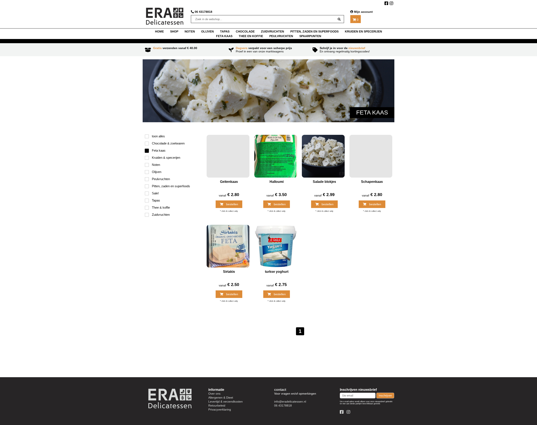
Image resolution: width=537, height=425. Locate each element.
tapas (224, 31)
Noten (155, 164)
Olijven (207, 31)
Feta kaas (224, 36)
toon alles (158, 136)
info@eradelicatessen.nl (290, 401)
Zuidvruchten (272, 31)
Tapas (155, 200)
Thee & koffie (160, 207)
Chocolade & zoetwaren (168, 143)
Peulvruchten (281, 36)
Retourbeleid (216, 405)
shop (174, 31)
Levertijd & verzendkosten (225, 401)
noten (190, 31)
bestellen (231, 204)
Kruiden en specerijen (363, 31)
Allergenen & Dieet (220, 397)
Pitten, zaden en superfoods (314, 31)
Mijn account (363, 11)
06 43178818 (203, 11)
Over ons (214, 393)
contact (280, 389)
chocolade (245, 31)
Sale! (155, 193)
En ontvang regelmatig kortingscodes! (345, 49)
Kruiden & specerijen (165, 157)
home (159, 31)
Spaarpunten (310, 36)
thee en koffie (251, 36)
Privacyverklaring (219, 409)
